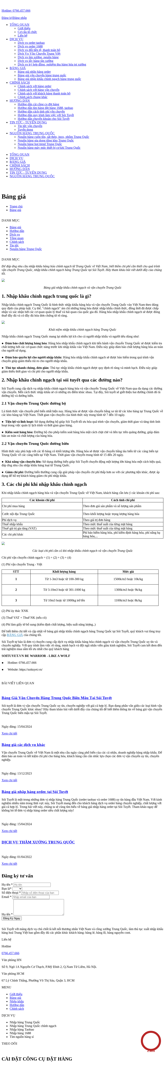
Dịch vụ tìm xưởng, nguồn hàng (38, 57)
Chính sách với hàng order (34, 86)
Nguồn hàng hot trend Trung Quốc (40, 144)
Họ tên (7, 884)
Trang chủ (16, 206)
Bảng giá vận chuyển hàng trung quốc (42, 75)
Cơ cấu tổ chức (27, 32)
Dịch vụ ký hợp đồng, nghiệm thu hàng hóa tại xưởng (52, 64)
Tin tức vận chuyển (30, 126)
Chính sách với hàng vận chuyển (38, 89)
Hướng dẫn (17, 1005)
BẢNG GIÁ (18, 68)
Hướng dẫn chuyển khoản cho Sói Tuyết (43, 118)
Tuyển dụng (25, 129)
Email (7, 897)
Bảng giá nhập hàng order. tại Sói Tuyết (35, 792)
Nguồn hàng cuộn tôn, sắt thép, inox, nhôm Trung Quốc (53, 136)
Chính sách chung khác (32, 97)
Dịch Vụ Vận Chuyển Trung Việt (39, 53)
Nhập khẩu (17, 1001)
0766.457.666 (10, 953)
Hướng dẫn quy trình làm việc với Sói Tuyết (46, 115)
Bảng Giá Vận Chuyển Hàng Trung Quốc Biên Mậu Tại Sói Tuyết (57, 698)
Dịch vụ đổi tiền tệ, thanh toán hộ (39, 50)
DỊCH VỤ (16, 39)
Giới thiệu (24, 28)
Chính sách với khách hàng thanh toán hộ (44, 93)
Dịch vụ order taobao (31, 42)
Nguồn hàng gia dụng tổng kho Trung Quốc (46, 140)
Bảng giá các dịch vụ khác (23, 745)
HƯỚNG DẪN (20, 100)
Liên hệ (22, 35)
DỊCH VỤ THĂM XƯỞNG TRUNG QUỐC (38, 842)
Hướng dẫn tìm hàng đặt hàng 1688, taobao (45, 108)
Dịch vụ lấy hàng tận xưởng (35, 61)
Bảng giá (15, 210)
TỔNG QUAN (19, 24)
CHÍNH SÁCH (20, 82)
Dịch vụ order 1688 (30, 46)
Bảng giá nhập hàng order (34, 71)
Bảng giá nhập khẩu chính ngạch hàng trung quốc (49, 79)
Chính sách (17, 1008)
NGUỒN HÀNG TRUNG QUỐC (32, 133)
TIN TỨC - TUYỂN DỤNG (28, 122)
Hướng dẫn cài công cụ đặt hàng (38, 104)
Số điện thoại (12, 892)
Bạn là (7, 888)
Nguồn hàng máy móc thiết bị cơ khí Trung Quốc (49, 147)
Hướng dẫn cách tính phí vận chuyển (41, 111)
